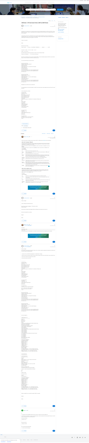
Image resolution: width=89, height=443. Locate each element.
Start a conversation (60, 9)
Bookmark (59, 17)
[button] (22, 130)
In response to (28, 225)
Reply (54, 130)
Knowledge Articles (60, 38)
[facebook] (72, 437)
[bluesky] (85, 437)
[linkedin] (77, 437)
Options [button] (67, 17)
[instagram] (82, 437)
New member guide (60, 30)
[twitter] (74, 437)
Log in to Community (61, 32)
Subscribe (63, 17)
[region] (10, 441)
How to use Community (61, 29)
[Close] (19, 439)
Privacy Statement (3, 441)
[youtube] (79, 437)
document (44, 140)
